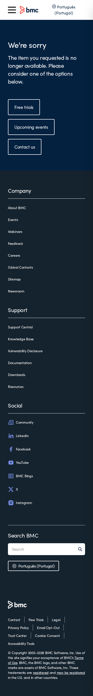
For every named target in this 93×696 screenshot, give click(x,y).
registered (41, 672)
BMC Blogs (24, 476)
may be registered (71, 672)
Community (24, 422)
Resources (15, 386)
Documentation (19, 362)
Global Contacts (20, 267)
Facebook (23, 449)
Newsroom (16, 291)
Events (13, 219)
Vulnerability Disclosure (25, 350)
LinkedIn (22, 435)
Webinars (15, 231)
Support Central (20, 327)
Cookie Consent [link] (47, 635)
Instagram (24, 502)
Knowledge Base (21, 339)
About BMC (17, 207)
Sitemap (14, 279)
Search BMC (23, 535)
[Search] (81, 549)
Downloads (16, 374)
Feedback (15, 243)
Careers (14, 255)
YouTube (22, 462)
